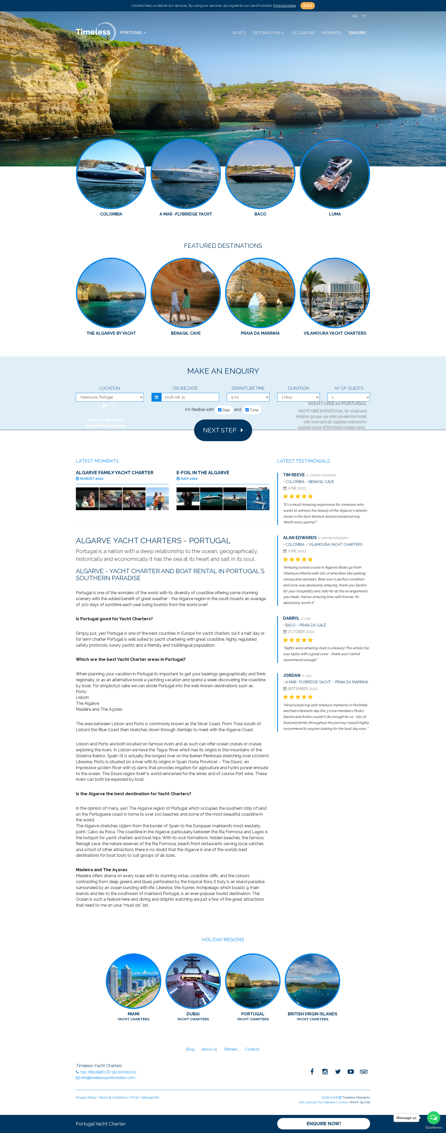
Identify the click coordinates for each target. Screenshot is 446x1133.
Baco (290, 625)
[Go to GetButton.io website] (433, 1127)
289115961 (93, 1072)
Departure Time (248, 388)
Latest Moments (97, 461)
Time (253, 410)
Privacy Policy (86, 1097)
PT (364, 16)
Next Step (222, 430)
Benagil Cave (321, 482)
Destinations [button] (267, 32)
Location (110, 388)
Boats (239, 32)
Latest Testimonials (303, 461)
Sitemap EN (150, 1097)
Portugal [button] (131, 32)
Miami (133, 1016)
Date (225, 410)
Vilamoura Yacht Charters (335, 544)
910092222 (123, 1072)
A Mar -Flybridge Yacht (308, 682)
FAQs (134, 1097)
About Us (209, 1049)
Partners (231, 1049)
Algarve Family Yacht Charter (114, 472)
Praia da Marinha (351, 682)
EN (355, 16)
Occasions (303, 32)
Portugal (253, 1016)
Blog (190, 1049)
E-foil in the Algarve (203, 472)
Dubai (193, 1016)
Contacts (252, 1049)
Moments (331, 32)
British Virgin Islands (312, 1016)
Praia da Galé (313, 625)
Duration (298, 388)
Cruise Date (185, 388)
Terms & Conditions (113, 1097)
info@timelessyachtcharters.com (107, 1078)
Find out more (284, 5)
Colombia (295, 482)
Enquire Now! (324, 1123)
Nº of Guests (349, 388)
